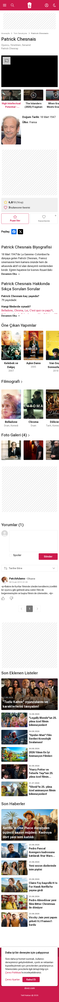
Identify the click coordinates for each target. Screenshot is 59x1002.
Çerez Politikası (13, 972)
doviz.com (29, 988)
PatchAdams (17, 578)
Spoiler (17, 555)
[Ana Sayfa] (30, 5)
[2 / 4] (33, 450)
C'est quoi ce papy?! (41, 310)
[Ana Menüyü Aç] (4, 5)
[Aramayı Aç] (12, 5)
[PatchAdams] (4, 580)
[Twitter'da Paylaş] (20, 231)
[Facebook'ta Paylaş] (14, 231)
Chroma (18, 310)
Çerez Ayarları (12, 979)
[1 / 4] (11, 450)
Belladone (7, 310)
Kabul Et (31, 979)
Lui (26, 310)
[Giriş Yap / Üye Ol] (46, 5)
